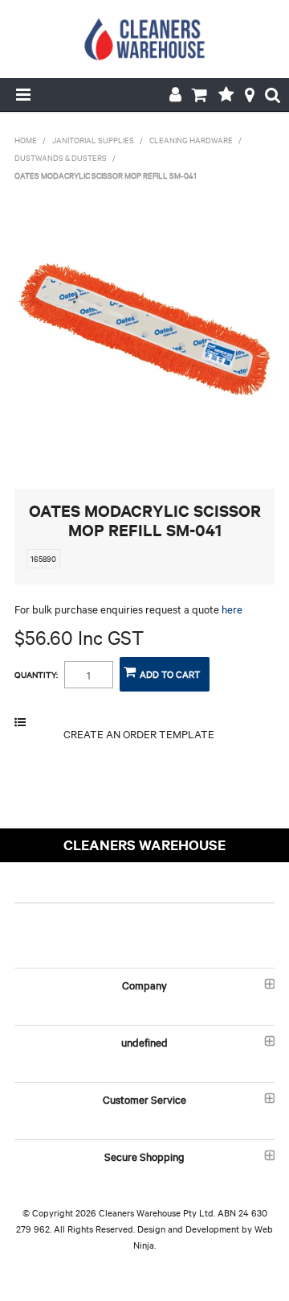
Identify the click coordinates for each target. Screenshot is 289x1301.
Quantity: (36, 674)
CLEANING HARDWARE (191, 140)
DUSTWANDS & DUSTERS (60, 157)
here (232, 608)
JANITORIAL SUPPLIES (93, 140)
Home (25, 140)
